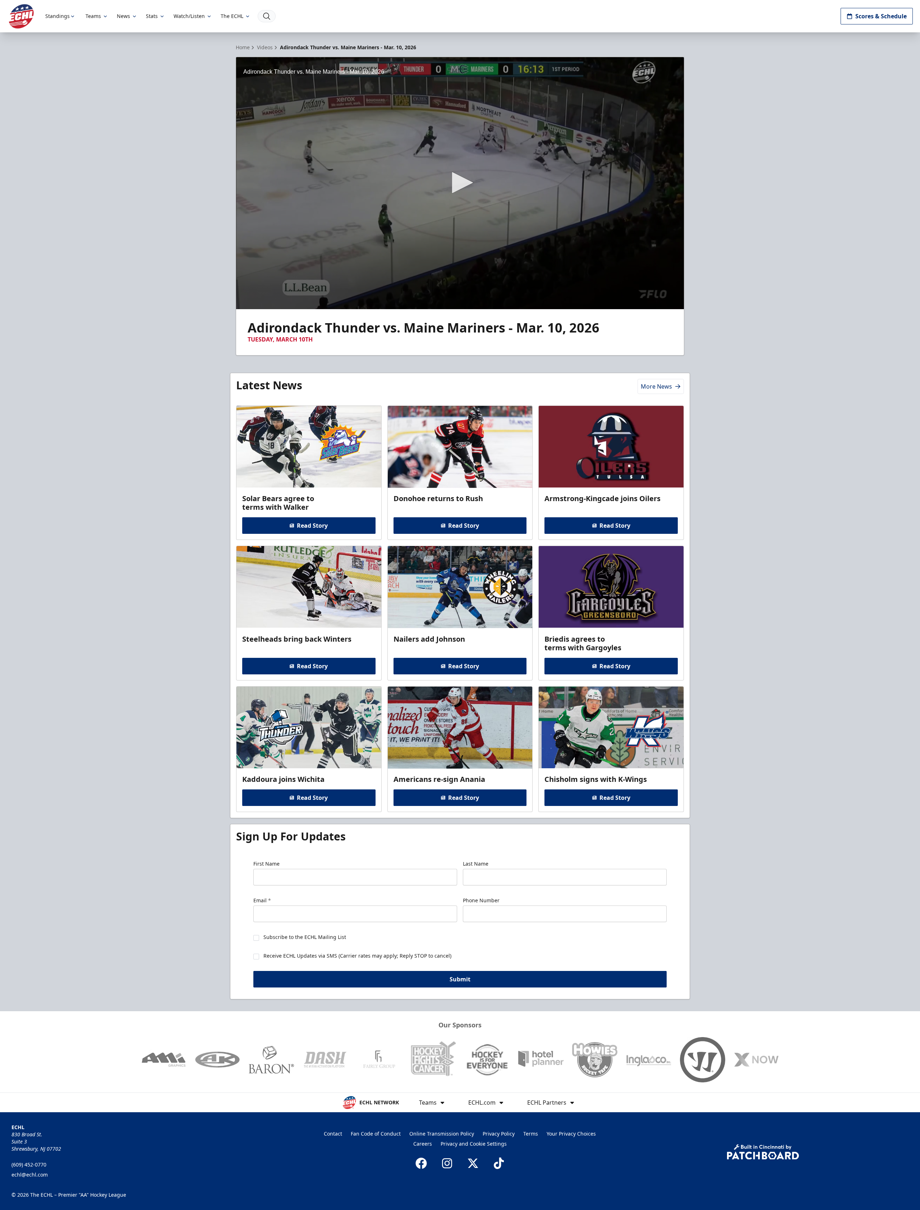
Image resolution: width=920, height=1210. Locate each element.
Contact (333, 1133)
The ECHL (232, 16)
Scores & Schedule (881, 16)
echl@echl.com (30, 1174)
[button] (460, 182)
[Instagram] (447, 1163)
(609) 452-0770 (29, 1164)
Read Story (312, 526)
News (123, 16)
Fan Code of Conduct (376, 1133)
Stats (152, 16)
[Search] (267, 16)
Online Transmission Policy (441, 1133)
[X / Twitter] (473, 1163)
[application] (460, 183)
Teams (93, 16)
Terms (530, 1133)
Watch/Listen (189, 16)
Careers (422, 1143)
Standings (57, 16)
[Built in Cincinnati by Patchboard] (763, 1152)
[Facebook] (421, 1163)
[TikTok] (499, 1163)
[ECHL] (21, 16)
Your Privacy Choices (571, 1133)
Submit (460, 979)
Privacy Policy (499, 1133)
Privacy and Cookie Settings (474, 1143)
